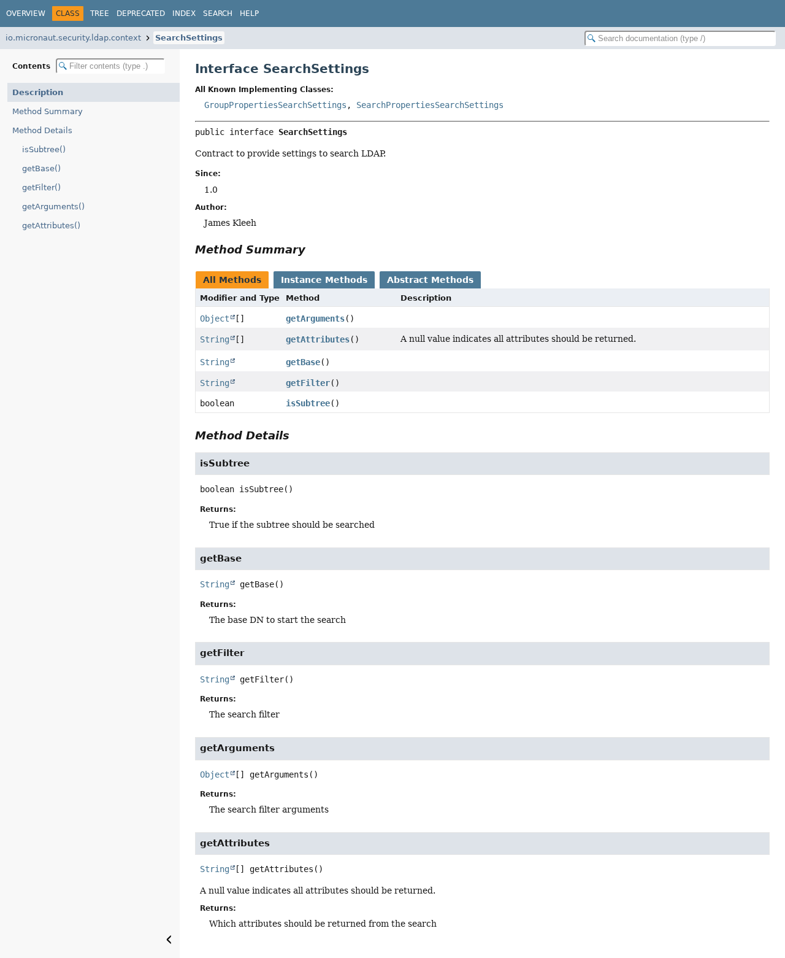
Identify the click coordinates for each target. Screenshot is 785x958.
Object (214, 318)
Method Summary (47, 111)
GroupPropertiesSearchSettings (275, 105)
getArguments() (53, 206)
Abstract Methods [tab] (430, 280)
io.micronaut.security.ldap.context (73, 37)
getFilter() (41, 187)
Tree (99, 13)
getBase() (41, 168)
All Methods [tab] (232, 280)
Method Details (42, 130)
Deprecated (141, 13)
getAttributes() (51, 225)
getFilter (308, 383)
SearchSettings (189, 37)
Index (184, 13)
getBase (303, 362)
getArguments (315, 318)
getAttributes (318, 339)
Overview (25, 13)
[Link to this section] (314, 249)
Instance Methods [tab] (324, 280)
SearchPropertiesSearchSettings (430, 105)
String (214, 339)
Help (249, 13)
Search (217, 13)
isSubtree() (44, 149)
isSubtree (308, 403)
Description (37, 92)
